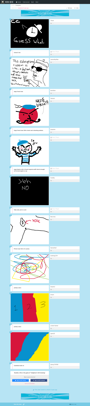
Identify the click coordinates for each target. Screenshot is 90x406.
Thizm (52, 20)
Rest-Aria (52, 216)
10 (10, 207)
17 (10, 332)
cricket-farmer (54, 325)
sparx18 (52, 333)
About (37, 2)
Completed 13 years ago (23, 8)
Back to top (73, 404)
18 (10, 363)
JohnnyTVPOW (54, 364)
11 (10, 215)
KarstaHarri (53, 248)
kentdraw (53, 90)
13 (10, 254)
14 (10, 285)
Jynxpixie (52, 129)
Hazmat (52, 98)
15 (10, 293)
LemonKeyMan (54, 59)
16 (10, 324)
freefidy (52, 178)
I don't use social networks (30, 383)
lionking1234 (53, 255)
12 (10, 246)
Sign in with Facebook (39, 380)
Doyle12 (52, 286)
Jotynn (52, 294)
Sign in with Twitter (21, 380)
